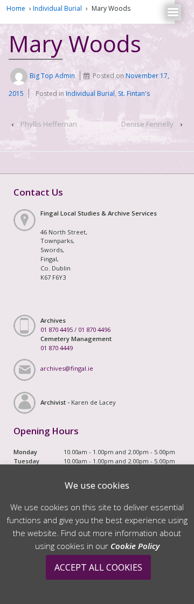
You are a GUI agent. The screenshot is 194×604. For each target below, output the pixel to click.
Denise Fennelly (147, 124)
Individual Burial (57, 8)
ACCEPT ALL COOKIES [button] (98, 567)
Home (15, 8)
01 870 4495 (56, 329)
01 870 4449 (56, 348)
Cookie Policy (135, 545)
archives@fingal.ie (66, 368)
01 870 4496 (94, 329)
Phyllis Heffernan (48, 124)
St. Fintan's (134, 93)
